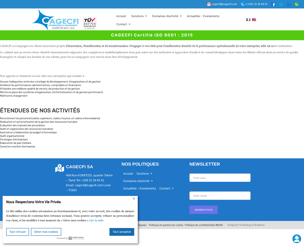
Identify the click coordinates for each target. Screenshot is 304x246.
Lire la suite (96, 220)
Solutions (137, 16)
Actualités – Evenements (203, 16)
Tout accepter (122, 231)
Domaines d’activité (165, 16)
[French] (248, 19)
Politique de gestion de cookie (166, 224)
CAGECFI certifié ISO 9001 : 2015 (152, 35)
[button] (139, 16)
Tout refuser (17, 231)
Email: (193, 189)
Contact (121, 24)
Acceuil (121, 16)
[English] (254, 19)
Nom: (192, 171)
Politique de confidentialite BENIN (204, 224)
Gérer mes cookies (46, 231)
